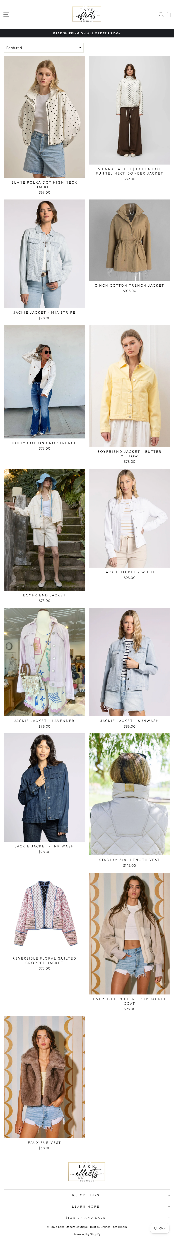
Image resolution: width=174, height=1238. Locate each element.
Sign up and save (86, 1217)
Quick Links (86, 1195)
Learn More (86, 1206)
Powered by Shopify (87, 1234)
